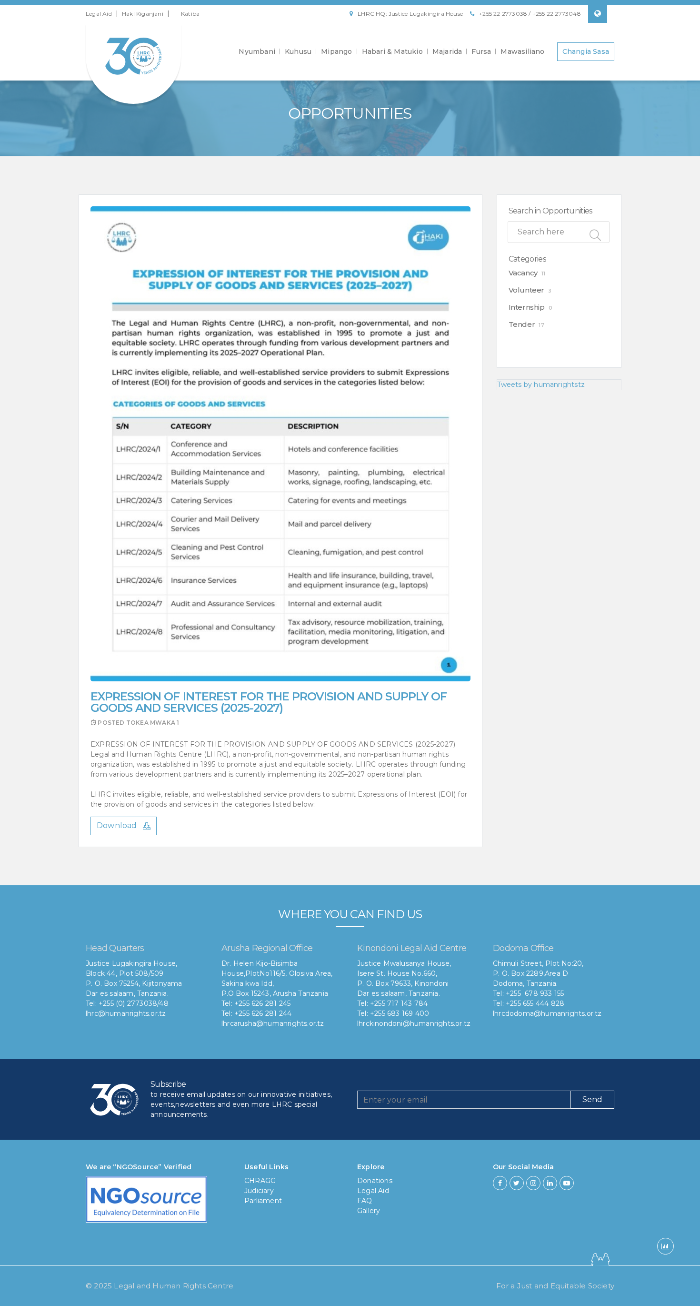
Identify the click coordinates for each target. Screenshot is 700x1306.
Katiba (190, 13)
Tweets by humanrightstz (541, 384)
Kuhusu (298, 51)
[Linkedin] (550, 1183)
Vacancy (523, 272)
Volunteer (526, 289)
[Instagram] (533, 1183)
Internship (527, 307)
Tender (522, 324)
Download (118, 825)
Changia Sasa (585, 51)
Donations (374, 1180)
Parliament (263, 1200)
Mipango (336, 51)
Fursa (481, 51)
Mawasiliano (522, 51)
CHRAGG (260, 1180)
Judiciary (259, 1190)
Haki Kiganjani (142, 13)
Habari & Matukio (392, 51)
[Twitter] (517, 1183)
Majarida (447, 51)
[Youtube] (567, 1183)
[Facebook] (500, 1183)
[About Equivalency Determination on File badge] (146, 1202)
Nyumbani (257, 51)
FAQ (364, 1200)
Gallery (368, 1210)
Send (592, 1099)
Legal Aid (99, 13)
